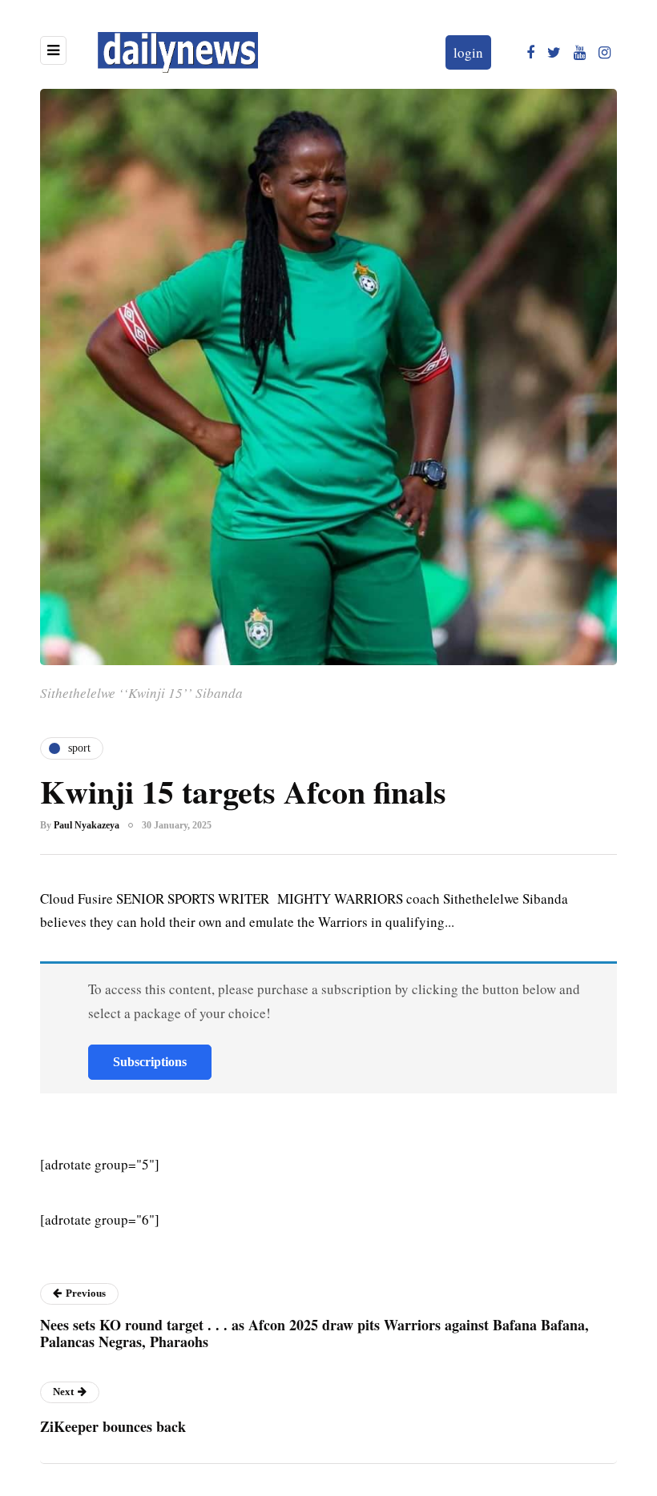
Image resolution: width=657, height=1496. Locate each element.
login (468, 52)
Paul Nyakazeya (86, 825)
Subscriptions (150, 1062)
